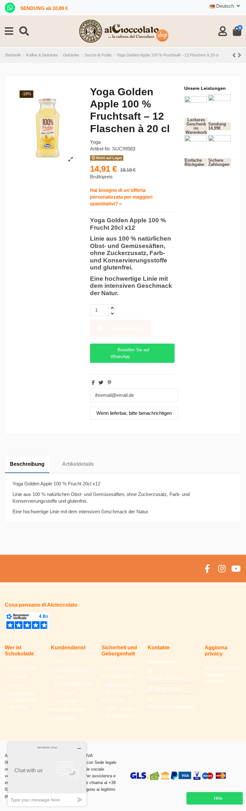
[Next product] (239, 55)
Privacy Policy (120, 667)
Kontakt (17, 684)
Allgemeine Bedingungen (119, 688)
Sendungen (66, 701)
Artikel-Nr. (100, 148)
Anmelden (65, 718)
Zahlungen (66, 692)
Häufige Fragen (71, 709)
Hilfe (59, 661)
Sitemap (17, 676)
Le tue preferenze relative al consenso (223, 674)
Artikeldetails (78, 464)
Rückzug (114, 700)
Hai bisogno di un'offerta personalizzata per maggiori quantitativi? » (121, 196)
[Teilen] (93, 382)
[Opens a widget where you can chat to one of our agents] (47, 773)
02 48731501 (168, 688)
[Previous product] (235, 55)
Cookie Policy (119, 676)
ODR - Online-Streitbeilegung (120, 712)
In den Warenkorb (125, 328)
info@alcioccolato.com (171, 706)
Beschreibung (27, 464)
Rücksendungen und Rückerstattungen (73, 676)
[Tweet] (101, 382)
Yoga (95, 142)
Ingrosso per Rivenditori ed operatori (23, 700)
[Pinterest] (109, 382)
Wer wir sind (22, 667)
